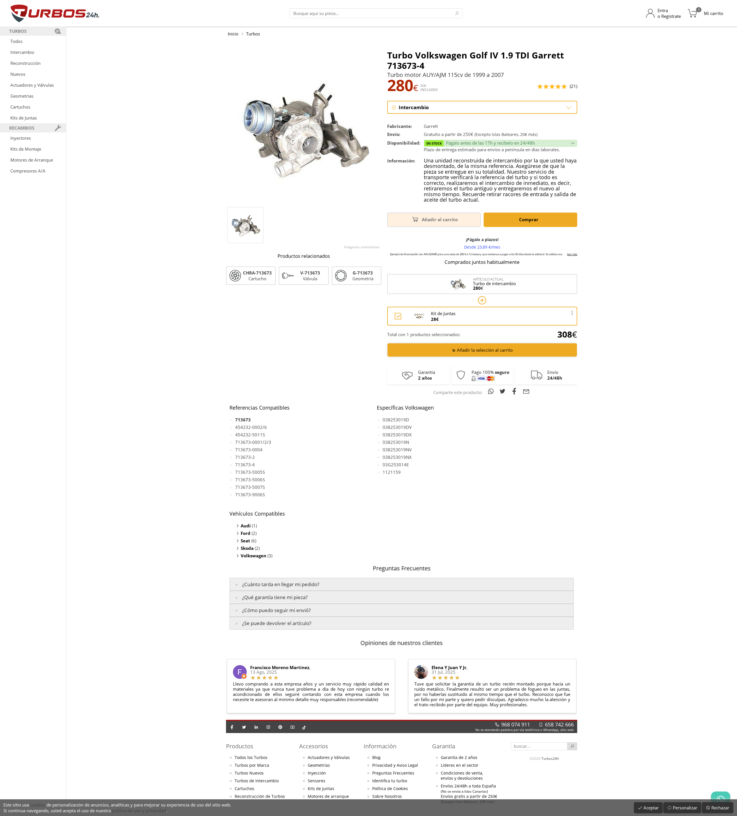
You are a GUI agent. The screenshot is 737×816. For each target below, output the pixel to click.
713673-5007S (250, 487)
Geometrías (21, 96)
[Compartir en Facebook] (515, 391)
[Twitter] (244, 727)
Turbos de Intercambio (257, 780)
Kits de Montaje (25, 149)
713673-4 (245, 464)
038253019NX (397, 457)
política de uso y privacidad (139, 810)
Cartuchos (20, 107)
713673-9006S (250, 494)
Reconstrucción (25, 63)
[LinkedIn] (256, 727)
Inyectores (20, 138)
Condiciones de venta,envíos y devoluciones (462, 775)
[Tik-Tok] (304, 727)
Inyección (317, 773)
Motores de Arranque (31, 160)
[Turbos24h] (54, 13)
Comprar (529, 219)
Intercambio (22, 52)
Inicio (233, 34)
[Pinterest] (280, 727)
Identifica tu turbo (389, 780)
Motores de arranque (328, 796)
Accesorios (313, 746)
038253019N (396, 442)
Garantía (443, 746)
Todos (16, 41)
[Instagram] (268, 727)
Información (380, 746)
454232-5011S (250, 435)
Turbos (253, 34)
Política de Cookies (390, 788)
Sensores (316, 780)
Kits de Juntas (23, 118)
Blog (376, 757)
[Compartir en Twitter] (503, 391)
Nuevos (17, 74)
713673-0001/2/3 (253, 442)
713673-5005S (250, 472)
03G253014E (396, 464)
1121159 (392, 472)
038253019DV (397, 427)
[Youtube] (292, 727)
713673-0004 (249, 450)
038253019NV (397, 450)
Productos (239, 746)
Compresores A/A (27, 171)
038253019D (396, 420)
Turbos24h (550, 758)
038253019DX (397, 435)
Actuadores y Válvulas (32, 85)
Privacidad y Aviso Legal (395, 765)
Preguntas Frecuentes (393, 773)
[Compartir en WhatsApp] (492, 391)
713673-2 (245, 457)
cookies (37, 805)
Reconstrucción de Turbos (260, 796)
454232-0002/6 (251, 427)
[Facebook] (232, 727)
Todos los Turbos (251, 757)
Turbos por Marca (252, 765)
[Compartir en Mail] (526, 391)
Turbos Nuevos (249, 773)
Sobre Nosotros (387, 796)
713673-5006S (250, 479)
